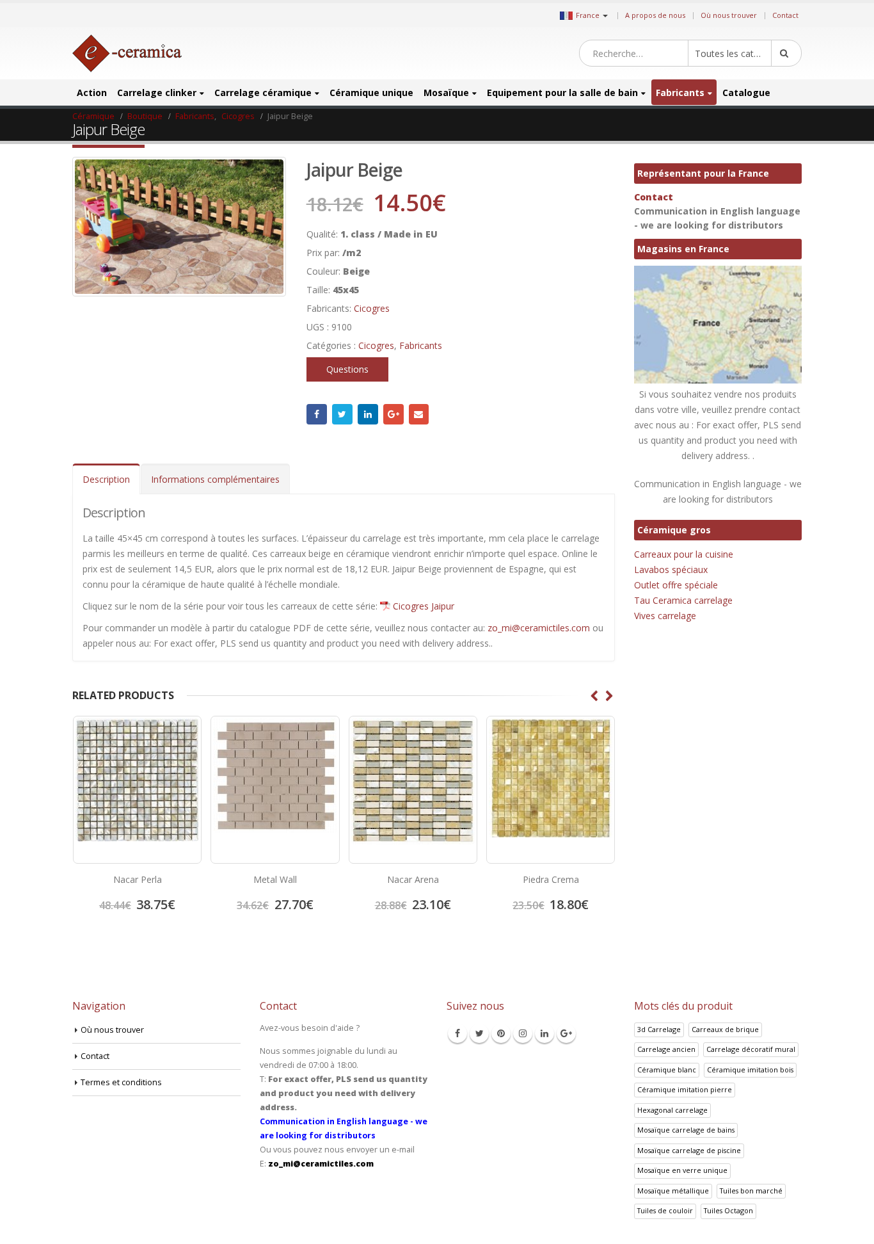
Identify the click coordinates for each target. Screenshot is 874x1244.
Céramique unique (371, 92)
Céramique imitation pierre (684, 1089)
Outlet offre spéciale (676, 585)
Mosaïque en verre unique (682, 1170)
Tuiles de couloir (665, 1210)
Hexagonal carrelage (672, 1110)
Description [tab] (106, 479)
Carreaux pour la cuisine (683, 554)
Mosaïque (446, 92)
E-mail (419, 414)
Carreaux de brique (725, 1029)
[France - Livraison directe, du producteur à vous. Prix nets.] (127, 53)
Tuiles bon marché (751, 1190)
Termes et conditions (121, 1082)
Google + (393, 414)
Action (92, 92)
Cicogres (372, 308)
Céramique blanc (666, 1069)
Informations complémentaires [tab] (215, 479)
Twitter (342, 414)
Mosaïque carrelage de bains (686, 1130)
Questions (347, 369)
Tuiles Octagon (728, 1210)
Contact (785, 15)
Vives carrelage (665, 616)
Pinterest (501, 1033)
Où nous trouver (729, 15)
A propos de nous (655, 15)
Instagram (522, 1033)
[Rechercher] (786, 53)
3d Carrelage (659, 1029)
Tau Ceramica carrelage (683, 600)
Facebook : (316, 414)
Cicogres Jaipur (423, 606)
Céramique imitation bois (750, 1069)
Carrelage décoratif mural (750, 1049)
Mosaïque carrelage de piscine (689, 1150)
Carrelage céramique (263, 92)
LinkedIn (368, 414)
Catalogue (746, 92)
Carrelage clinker (156, 92)
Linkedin (544, 1033)
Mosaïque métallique (673, 1190)
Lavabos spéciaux (671, 569)
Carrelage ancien (666, 1049)
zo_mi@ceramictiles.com (539, 628)
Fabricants (680, 92)
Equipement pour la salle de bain (562, 92)
